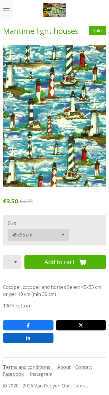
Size (12, 223)
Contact (83, 367)
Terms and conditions (28, 367)
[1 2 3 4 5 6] (12, 262)
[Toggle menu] (6, 10)
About (64, 367)
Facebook (13, 374)
